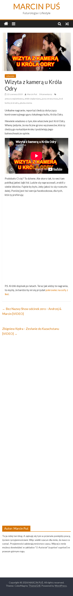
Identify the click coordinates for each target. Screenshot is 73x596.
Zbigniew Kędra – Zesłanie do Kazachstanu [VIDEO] (30, 331)
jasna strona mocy (50, 98)
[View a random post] (67, 23)
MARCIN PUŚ (36, 6)
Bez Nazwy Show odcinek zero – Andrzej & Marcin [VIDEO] (31, 311)
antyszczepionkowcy (14, 98)
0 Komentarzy (45, 94)
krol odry (15, 103)
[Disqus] (36, 383)
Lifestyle (10, 76)
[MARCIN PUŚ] (6, 23)
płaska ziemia (26, 103)
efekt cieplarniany (33, 98)
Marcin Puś (32, 94)
